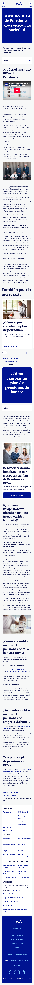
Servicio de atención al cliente (17, 955)
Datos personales (17, 936)
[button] (3, 4)
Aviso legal (17, 928)
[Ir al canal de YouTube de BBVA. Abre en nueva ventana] (24, 972)
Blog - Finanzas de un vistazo (13, 898)
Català (13, 961)
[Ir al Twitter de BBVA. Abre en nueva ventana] (14, 972)
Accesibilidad (7, 905)
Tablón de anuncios (17, 951)
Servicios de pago (17, 943)
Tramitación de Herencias (12, 894)
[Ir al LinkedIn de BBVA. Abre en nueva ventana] (19, 972)
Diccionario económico (11, 901)
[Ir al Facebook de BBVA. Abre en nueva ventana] (9, 972)
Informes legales (17, 939)
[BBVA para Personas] (17, 4)
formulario (15, 890)
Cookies (17, 932)
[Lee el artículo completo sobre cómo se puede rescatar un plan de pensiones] (17, 309)
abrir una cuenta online (16, 669)
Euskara (17, 965)
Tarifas (17, 947)
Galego (27, 961)
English (20, 961)
